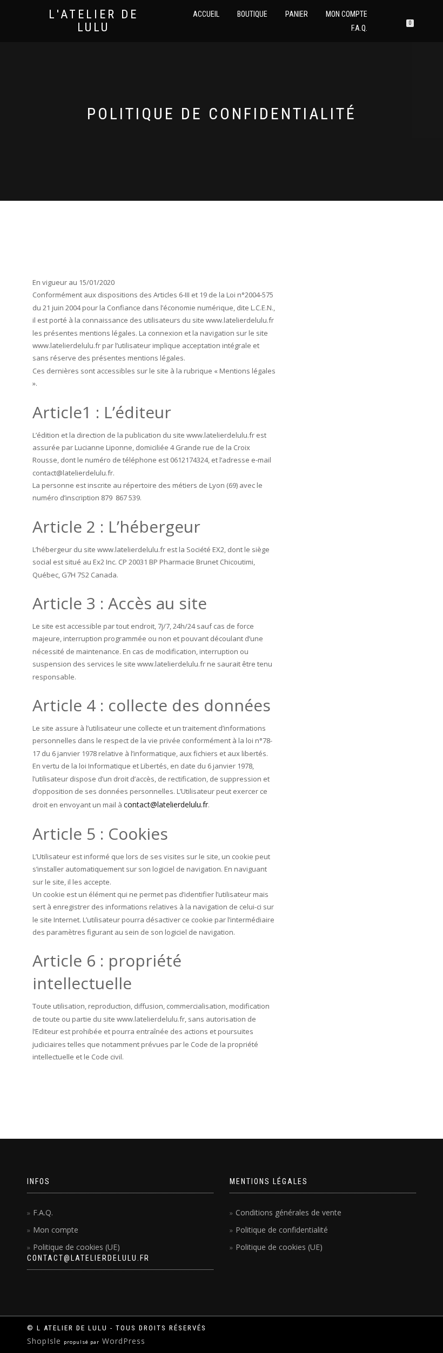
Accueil (206, 14)
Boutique (252, 14)
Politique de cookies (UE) (76, 1247)
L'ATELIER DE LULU (93, 21)
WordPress (122, 1341)
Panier (296, 14)
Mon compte (346, 14)
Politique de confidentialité (282, 1230)
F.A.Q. (359, 28)
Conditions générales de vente (288, 1212)
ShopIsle (45, 1341)
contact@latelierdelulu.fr (166, 804)
